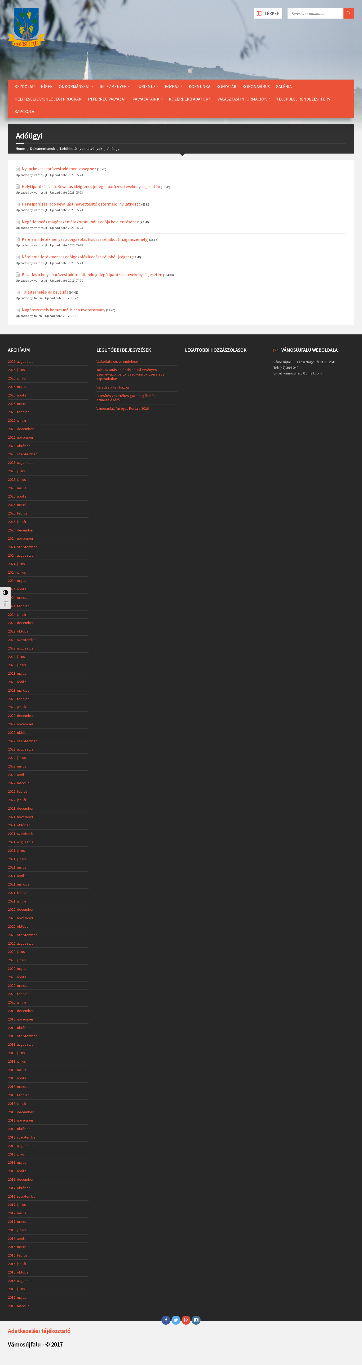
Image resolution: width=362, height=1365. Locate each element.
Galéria (284, 86)
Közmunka (199, 86)
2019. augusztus (20, 1044)
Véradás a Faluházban (113, 387)
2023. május (17, 673)
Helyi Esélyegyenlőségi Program (48, 99)
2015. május (17, 1297)
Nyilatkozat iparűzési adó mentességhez (59, 168)
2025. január (17, 521)
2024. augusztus (20, 555)
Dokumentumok (42, 148)
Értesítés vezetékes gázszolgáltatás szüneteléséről (125, 398)
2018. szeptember (22, 1137)
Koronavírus (256, 86)
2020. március (18, 985)
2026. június (17, 378)
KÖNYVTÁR (226, 86)
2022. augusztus (20, 749)
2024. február (18, 606)
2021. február (18, 892)
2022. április (17, 774)
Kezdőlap (25, 86)
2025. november (20, 437)
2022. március (18, 782)
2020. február (18, 993)
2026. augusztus (20, 361)
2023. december (21, 622)
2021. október (19, 825)
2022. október (19, 732)
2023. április (17, 681)
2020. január (17, 1002)
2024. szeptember (22, 546)
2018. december (21, 1112)
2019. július (16, 1052)
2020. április (17, 977)
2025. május (17, 488)
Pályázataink (146, 99)
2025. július (16, 471)
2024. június (17, 572)
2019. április (17, 1078)
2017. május (17, 1213)
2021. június (17, 859)
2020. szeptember (22, 934)
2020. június (17, 960)
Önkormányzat (74, 86)
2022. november (20, 724)
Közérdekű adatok (188, 99)
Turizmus (146, 86)
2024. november (20, 538)
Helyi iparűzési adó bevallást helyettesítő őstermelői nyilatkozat (81, 204)
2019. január (17, 1103)
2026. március (18, 403)
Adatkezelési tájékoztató (39, 1331)
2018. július (16, 1154)
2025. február (18, 513)
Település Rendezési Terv (303, 99)
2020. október (19, 926)
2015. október (19, 1272)
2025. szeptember (22, 454)
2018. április (17, 1170)
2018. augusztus (20, 1145)
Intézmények (113, 86)
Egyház (172, 86)
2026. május (17, 386)
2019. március (18, 1086)
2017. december (21, 1179)
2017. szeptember (22, 1196)
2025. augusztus (20, 462)
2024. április (17, 589)
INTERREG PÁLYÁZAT (107, 99)
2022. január (17, 799)
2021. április (17, 875)
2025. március (18, 504)
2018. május (17, 1162)
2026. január (17, 420)
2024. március (18, 597)
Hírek (47, 86)
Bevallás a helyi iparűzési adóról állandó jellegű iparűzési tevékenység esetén (92, 274)
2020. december (21, 909)
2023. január (17, 707)
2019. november (20, 1019)
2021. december (21, 808)
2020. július (16, 951)
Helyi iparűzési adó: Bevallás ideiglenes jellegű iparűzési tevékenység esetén (91, 186)
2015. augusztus (20, 1280)
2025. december (21, 428)
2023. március (18, 690)
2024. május (17, 580)
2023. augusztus (20, 648)
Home (20, 148)
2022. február (18, 791)
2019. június (17, 1061)
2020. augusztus (20, 943)
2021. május (17, 867)
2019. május (17, 1069)
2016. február (18, 1255)
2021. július (16, 850)
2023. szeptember (22, 639)
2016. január (17, 1263)
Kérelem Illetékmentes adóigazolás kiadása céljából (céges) (76, 256)
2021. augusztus (20, 842)
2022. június (17, 757)
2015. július (16, 1288)
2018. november (20, 1120)
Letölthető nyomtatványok (81, 148)
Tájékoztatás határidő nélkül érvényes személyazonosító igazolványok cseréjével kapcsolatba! (130, 374)
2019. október (19, 1027)
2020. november (20, 917)
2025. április (17, 496)
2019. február (18, 1095)
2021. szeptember (22, 833)
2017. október (19, 1187)
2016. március (18, 1246)
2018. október (19, 1128)
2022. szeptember (22, 741)
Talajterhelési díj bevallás (45, 292)
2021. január (17, 901)
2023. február (18, 698)
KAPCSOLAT (26, 111)
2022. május (17, 766)
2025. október (19, 445)
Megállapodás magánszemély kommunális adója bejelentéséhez (80, 221)
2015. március (18, 1305)
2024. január (17, 614)
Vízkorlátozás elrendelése (117, 361)
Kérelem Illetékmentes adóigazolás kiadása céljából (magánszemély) (85, 239)
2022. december (21, 715)
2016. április (17, 1238)
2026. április (17, 395)
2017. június (17, 1204)
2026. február (18, 411)
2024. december (21, 530)
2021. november (20, 816)
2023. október (19, 631)
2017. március (18, 1221)
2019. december (21, 1010)
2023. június (17, 664)
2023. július (16, 656)
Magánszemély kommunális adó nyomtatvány (63, 309)
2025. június (17, 479)
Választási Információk (242, 99)
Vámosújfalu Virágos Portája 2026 (122, 408)
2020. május (17, 968)
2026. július (16, 369)
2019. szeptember (22, 1035)
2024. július (16, 563)
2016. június (17, 1230)
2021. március (18, 884)
